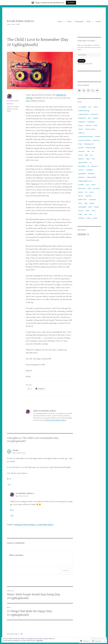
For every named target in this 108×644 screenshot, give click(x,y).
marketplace (89, 170)
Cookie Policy (39, 640)
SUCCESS (80, 210)
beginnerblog (82, 118)
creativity (16, 107)
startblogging (82, 207)
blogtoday (88, 125)
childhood (10, 107)
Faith (88, 151)
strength (96, 207)
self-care (80, 196)
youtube (95, 218)
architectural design (84, 110)
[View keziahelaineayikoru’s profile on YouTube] (97, 90)
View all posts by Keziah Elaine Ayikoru (55, 420)
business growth (90, 129)
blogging (95, 118)
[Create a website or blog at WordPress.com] (21, 634)
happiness (10, 109)
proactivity (96, 188)
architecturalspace (83, 114)
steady (90, 207)
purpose (80, 192)
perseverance (82, 188)
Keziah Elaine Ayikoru (20, 21)
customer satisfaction (84, 140)
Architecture (94, 114)
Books (69, 22)
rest (86, 192)
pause (87, 185)
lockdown (81, 170)
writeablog (81, 218)
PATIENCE (81, 185)
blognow (80, 125)
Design (80, 144)
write (90, 214)
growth (80, 155)
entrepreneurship (90, 148)
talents (9, 111)
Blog (88, 22)
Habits (86, 155)
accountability (82, 107)
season (92, 192)
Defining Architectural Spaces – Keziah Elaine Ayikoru (33, 525)
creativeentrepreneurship (85, 136)
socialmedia (92, 199)
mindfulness (91, 173)
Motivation (10, 104)
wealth (80, 214)
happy (88, 159)
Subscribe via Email (86, 41)
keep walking (82, 166)
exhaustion (81, 151)
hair (91, 155)
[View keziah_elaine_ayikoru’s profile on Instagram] (88, 90)
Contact (98, 22)
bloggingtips (91, 122)
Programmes (79, 22)
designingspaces (89, 144)
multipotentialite (91, 177)
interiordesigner (83, 162)
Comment (65, 570)
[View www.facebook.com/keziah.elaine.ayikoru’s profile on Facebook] (79, 90)
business (80, 129)
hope (93, 159)
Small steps (88, 196)
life (17, 109)
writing (88, 218)
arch (89, 107)
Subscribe (81, 61)
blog (89, 118)
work (85, 214)
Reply (9, 484)
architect (95, 107)
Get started (71, 2)
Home (60, 22)
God (93, 151)
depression (96, 140)
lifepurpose (94, 166)
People (93, 185)
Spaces (80, 203)
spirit (85, 203)
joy (14, 109)
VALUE (93, 210)
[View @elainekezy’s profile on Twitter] (84, 90)
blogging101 (81, 122)
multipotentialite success (85, 181)
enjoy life (80, 148)
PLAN (89, 188)
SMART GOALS (82, 199)
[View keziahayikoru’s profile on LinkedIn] (92, 90)
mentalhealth (82, 173)
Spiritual (91, 203)
